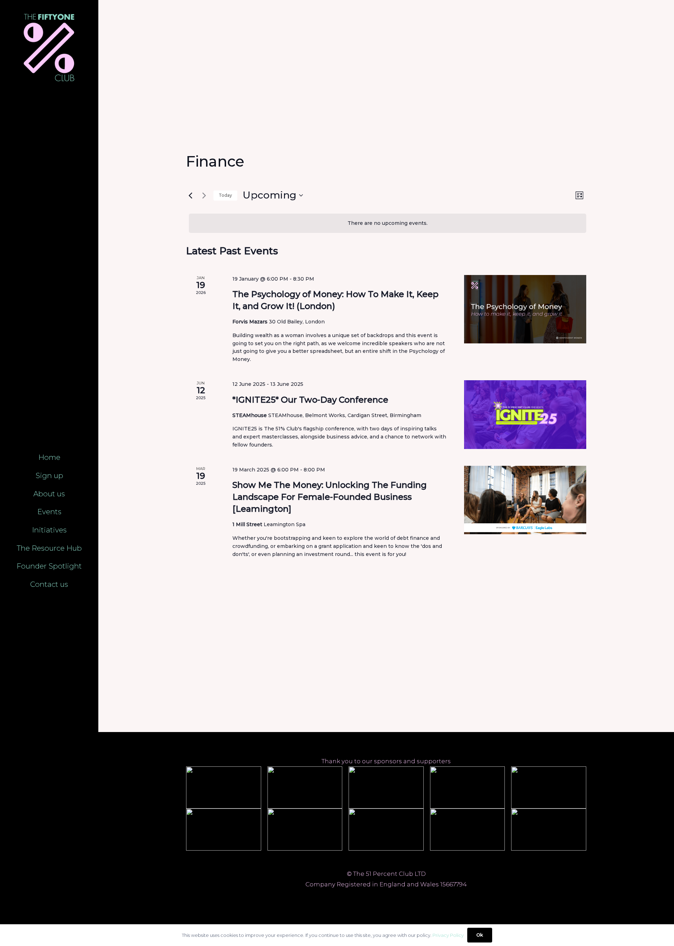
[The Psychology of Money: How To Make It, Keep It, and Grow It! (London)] (525, 309)
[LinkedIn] (378, 897)
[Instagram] (394, 897)
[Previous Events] (190, 195)
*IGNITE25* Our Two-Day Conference (310, 400)
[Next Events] (204, 195)
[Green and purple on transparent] (49, 48)
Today (225, 195)
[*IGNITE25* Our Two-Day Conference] (525, 414)
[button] (66, 476)
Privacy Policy (448, 935)
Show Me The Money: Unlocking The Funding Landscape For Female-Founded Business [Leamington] (329, 497)
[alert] (387, 223)
